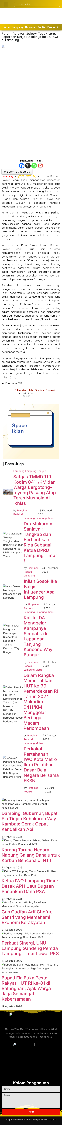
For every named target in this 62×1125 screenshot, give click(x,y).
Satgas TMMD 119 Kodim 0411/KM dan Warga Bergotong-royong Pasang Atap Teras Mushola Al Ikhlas (34, 490)
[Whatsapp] (34, 165)
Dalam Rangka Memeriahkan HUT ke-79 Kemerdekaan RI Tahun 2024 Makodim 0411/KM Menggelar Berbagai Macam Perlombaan (41, 702)
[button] (6, 4)
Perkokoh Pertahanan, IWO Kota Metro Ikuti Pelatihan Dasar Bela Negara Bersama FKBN (41, 764)
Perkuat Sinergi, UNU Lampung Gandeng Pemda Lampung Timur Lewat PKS (30, 948)
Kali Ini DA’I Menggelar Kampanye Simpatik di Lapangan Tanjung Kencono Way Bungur (38, 636)
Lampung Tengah (35, 471)
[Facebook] (21, 165)
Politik (41, 27)
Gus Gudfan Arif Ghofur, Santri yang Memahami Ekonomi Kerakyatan (27, 917)
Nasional (30, 27)
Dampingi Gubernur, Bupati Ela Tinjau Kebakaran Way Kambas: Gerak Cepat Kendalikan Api (30, 821)
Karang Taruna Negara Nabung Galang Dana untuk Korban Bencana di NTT (31, 855)
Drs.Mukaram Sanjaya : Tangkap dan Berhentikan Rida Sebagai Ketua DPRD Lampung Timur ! (40, 542)
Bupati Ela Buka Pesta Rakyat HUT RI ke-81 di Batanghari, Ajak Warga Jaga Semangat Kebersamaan (26, 988)
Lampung (17, 27)
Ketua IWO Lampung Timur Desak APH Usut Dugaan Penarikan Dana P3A (30, 886)
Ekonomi (52, 27)
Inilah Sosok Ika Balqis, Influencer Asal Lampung (40, 589)
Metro (39, 669)
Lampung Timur (45, 518)
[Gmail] (40, 165)
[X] (28, 165)
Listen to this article (18, 171)
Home (6, 27)
